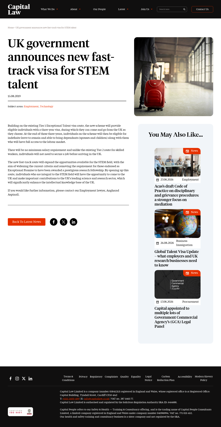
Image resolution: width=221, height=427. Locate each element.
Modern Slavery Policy (204, 378)
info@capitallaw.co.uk (96, 399)
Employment (31, 106)
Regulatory (96, 377)
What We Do (48, 9)
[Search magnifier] (184, 9)
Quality (124, 377)
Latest (121, 9)
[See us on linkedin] (30, 378)
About (73, 9)
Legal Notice (148, 378)
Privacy (83, 377)
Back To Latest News (26, 221)
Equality (136, 377)
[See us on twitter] (23, 378)
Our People (99, 9)
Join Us (145, 9)
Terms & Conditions (68, 378)
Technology (46, 106)
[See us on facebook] (10, 378)
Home (11, 28)
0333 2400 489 (71, 399)
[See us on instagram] (17, 378)
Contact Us (202, 9)
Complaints (111, 377)
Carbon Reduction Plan (165, 378)
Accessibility (185, 377)
